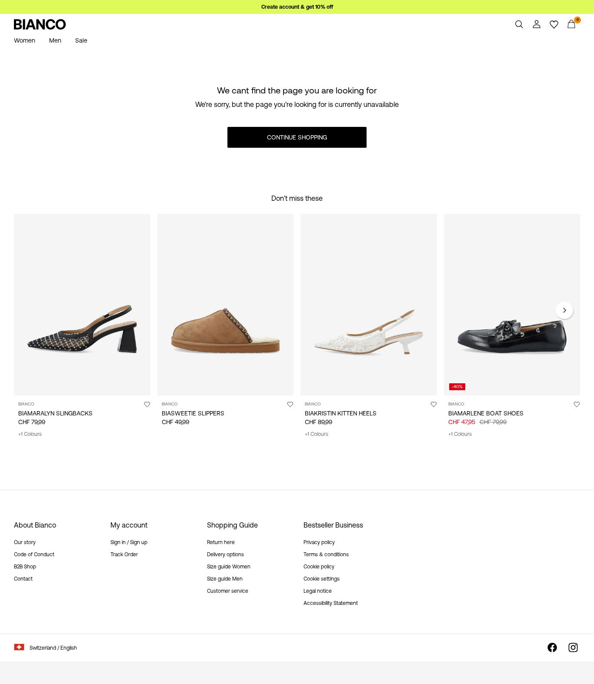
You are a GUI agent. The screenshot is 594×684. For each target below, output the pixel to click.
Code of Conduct (34, 554)
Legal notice (318, 591)
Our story (25, 542)
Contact (23, 579)
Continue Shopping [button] (297, 137)
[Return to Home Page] (40, 24)
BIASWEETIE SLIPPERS (193, 413)
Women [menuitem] (24, 40)
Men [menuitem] (55, 40)
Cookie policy (319, 567)
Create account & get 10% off (297, 7)
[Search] (519, 24)
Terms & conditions (326, 554)
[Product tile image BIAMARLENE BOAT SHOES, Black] (512, 304)
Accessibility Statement (331, 603)
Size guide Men (225, 579)
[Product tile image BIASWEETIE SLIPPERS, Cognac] (225, 304)
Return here (221, 542)
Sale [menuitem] (81, 40)
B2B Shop (25, 567)
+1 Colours (30, 434)
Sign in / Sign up (128, 542)
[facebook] (552, 647)
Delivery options (225, 554)
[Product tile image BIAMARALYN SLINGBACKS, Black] (82, 304)
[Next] (564, 310)
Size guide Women (228, 567)
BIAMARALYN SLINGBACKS (55, 413)
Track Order (124, 554)
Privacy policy (319, 542)
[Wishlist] (554, 24)
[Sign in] (536, 24)
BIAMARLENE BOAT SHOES (486, 413)
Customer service (227, 591)
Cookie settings (322, 579)
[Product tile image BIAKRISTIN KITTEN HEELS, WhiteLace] (368, 304)
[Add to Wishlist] (147, 404)
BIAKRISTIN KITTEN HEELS (341, 413)
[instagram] (573, 647)
